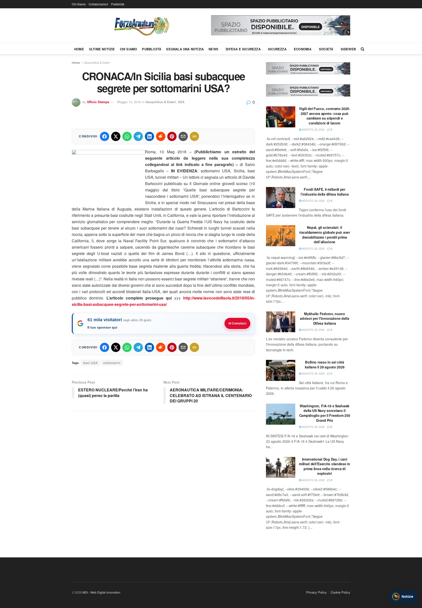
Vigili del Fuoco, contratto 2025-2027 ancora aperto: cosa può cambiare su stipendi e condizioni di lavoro (324, 115)
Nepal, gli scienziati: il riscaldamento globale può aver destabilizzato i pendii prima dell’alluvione (324, 234)
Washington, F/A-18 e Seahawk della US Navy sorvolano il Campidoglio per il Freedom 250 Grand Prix (324, 413)
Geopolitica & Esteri (97, 62)
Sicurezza (277, 49)
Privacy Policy (316, 592)
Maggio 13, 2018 (129, 101)
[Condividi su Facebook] (104, 136)
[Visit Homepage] (141, 25)
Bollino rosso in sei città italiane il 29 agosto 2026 (325, 364)
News (213, 49)
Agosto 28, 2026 (313, 427)
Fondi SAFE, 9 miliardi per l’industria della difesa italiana (325, 192)
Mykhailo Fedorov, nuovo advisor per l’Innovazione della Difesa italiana (324, 318)
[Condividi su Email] (183, 136)
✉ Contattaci (237, 323)
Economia (303, 49)
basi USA (90, 363)
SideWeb (348, 49)
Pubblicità (117, 4)
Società (326, 49)
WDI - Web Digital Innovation (101, 592)
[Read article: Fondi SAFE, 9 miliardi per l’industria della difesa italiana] (280, 197)
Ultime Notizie (102, 49)
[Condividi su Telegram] (138, 136)
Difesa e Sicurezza (243, 49)
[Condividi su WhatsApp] (127, 136)
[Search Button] (362, 49)
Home (79, 49)
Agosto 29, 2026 (313, 129)
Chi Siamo (79, 4)
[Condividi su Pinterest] (172, 136)
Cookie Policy (340, 592)
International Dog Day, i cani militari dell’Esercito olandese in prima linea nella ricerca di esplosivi (324, 466)
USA (181, 101)
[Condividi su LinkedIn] (149, 136)
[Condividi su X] (115, 136)
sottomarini (112, 363)
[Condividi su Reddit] (160, 136)
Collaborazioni (98, 4)
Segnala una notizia (185, 49)
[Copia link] (194, 136)
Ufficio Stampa (98, 101)
